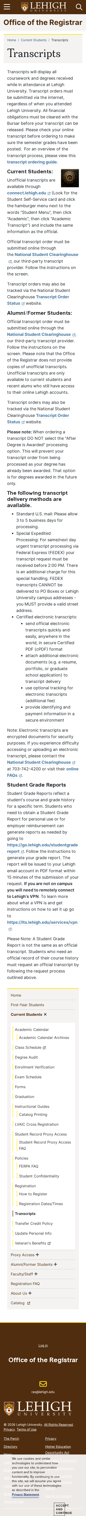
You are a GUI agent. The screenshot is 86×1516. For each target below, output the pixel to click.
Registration (25, 1185)
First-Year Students (35, 1004)
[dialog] (43, 1485)
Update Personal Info (33, 1233)
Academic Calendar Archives (44, 1037)
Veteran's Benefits (30, 1243)
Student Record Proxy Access (41, 1134)
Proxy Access (22, 1254)
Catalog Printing (33, 1114)
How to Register (33, 1193)
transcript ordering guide (32, 162)
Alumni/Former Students (32, 1264)
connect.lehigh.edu (26, 193)
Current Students (34, 40)
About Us (19, 1293)
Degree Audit (26, 1057)
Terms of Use (26, 1429)
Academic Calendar (32, 1029)
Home (11, 40)
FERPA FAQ (28, 1166)
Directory (10, 1446)
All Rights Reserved (58, 1424)
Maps (8, 1454)
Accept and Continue (60, 1509)
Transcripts (25, 1213)
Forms (20, 1086)
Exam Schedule (28, 1076)
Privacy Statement (25, 1494)
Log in (43, 1345)
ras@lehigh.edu (43, 1387)
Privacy (9, 1429)
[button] (78, 7)
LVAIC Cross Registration (36, 1124)
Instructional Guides (32, 1106)
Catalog (26, 1302)
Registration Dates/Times (41, 1203)
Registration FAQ (33, 1283)
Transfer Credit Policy (34, 1223)
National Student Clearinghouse (39, 334)
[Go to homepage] (43, 1409)
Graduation (24, 1096)
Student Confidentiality (39, 1176)
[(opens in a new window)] (44, 7)
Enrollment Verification (34, 1067)
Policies (21, 1158)
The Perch (11, 1438)
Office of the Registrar (42, 22)
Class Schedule (28, 1047)
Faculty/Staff (22, 1274)
